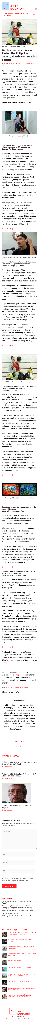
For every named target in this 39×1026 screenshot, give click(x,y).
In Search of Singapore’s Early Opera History (20, 940)
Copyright (16, 1019)
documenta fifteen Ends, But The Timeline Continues (22, 954)
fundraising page (15, 675)
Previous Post (19, 741)
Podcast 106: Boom (14, 960)
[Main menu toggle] (36, 9)
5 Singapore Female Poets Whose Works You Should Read (21, 989)
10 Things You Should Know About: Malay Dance (18, 916)
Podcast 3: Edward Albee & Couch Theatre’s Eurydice (18, 806)
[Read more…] (7, 229)
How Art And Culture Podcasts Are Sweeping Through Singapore (19, 996)
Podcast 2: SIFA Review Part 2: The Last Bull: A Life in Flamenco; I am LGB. (19, 775)
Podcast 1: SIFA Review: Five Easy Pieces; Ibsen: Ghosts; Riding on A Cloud (19, 763)
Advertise (21, 1019)
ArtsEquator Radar (12, 687)
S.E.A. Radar (24, 687)
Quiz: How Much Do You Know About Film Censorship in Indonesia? (22, 933)
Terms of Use (9, 1019)
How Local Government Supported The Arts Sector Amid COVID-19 (22, 975)
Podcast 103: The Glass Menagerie (19, 981)
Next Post (19, 747)
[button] (34, 14)
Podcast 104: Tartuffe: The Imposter (20, 967)
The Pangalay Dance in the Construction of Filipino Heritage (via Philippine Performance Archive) (19, 907)
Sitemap (31, 1019)
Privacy (26, 1019)
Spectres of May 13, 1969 (10, 913)
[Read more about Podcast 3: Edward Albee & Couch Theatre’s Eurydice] (16, 793)
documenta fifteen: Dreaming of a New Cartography (21, 947)
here (8, 660)
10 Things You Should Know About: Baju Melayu (18, 910)
